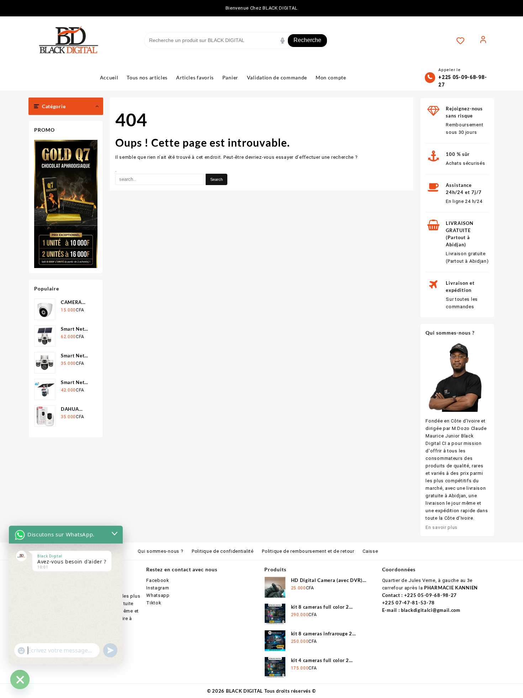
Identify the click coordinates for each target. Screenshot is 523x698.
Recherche (307, 40)
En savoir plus (442, 527)
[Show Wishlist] (464, 40)
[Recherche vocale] (282, 40)
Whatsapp (158, 595)
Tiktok (153, 602)
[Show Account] (483, 40)
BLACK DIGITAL (244, 691)
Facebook (157, 580)
